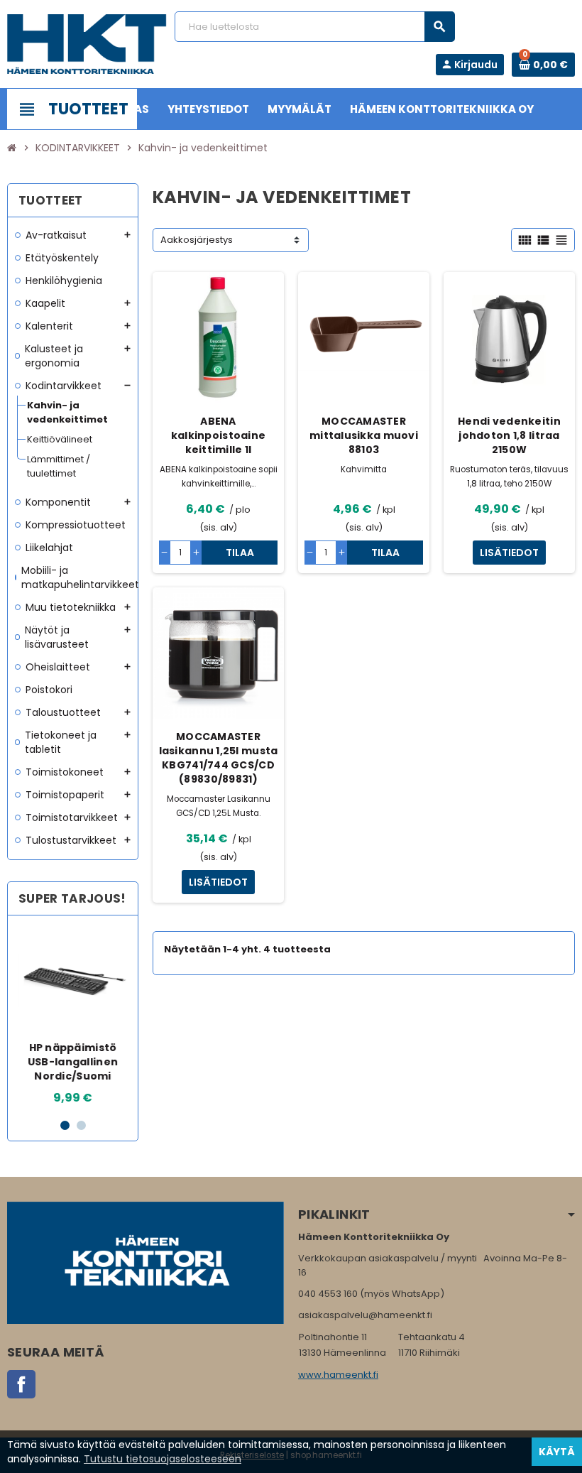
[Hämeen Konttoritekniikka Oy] (87, 43)
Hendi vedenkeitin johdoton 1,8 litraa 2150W (509, 435)
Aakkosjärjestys (196, 239)
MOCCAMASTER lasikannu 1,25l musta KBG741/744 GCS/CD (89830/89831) (218, 757)
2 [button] (81, 1125)
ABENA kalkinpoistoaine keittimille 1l (218, 435)
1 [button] (65, 1125)
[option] (72, 1016)
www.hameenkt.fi (338, 1374)
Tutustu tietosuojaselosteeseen (162, 1459)
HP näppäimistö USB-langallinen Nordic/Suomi (73, 1061)
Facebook (21, 1384)
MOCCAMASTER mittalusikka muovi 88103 (363, 435)
